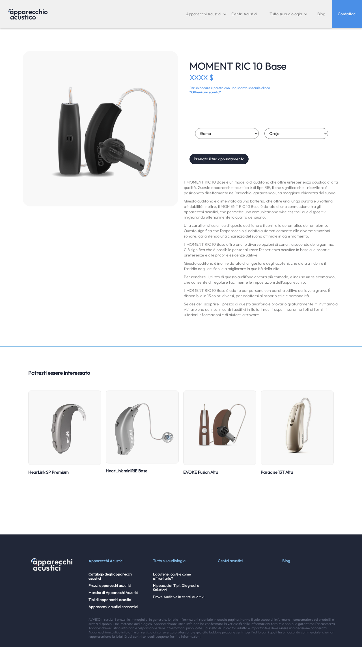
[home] (28, 14)
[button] (206, 14)
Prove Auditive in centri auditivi (178, 597)
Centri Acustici (244, 13)
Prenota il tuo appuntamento (219, 158)
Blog (321, 13)
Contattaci (347, 13)
